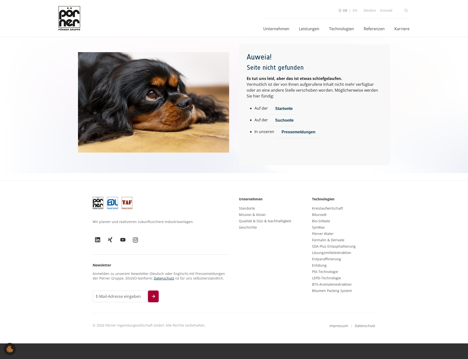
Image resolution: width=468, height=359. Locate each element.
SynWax (318, 227)
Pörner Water (323, 234)
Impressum (339, 325)
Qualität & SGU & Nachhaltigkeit (265, 221)
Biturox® (319, 215)
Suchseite (284, 120)
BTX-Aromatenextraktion (332, 284)
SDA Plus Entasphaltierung (334, 246)
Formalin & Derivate (328, 240)
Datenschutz (164, 278)
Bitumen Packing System (332, 291)
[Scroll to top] (457, 348)
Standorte (247, 208)
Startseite (284, 109)
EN (355, 10)
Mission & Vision (252, 215)
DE (345, 10)
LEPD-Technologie (326, 278)
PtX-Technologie (325, 272)
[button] (9, 348)
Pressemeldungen (298, 132)
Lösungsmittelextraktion (331, 253)
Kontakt (386, 10)
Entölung (319, 265)
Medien (370, 10)
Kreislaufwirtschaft (327, 208)
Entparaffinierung (326, 259)
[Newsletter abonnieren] (153, 296)
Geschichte (248, 227)
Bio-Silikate (321, 221)
